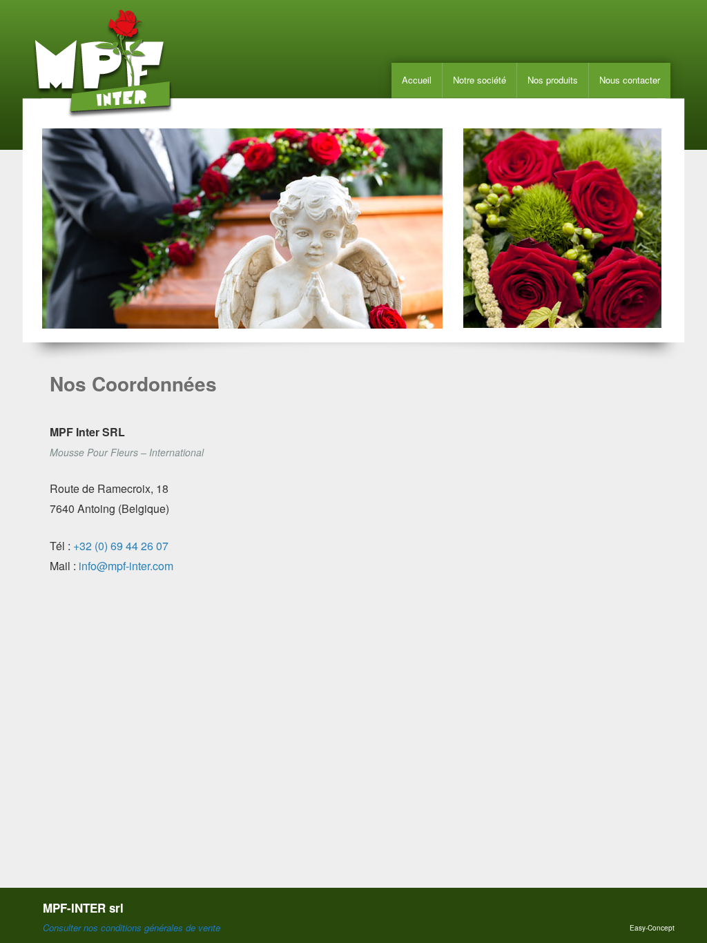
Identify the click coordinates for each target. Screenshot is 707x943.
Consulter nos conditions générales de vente (131, 927)
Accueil (417, 79)
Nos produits (552, 79)
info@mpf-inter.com (126, 566)
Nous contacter (629, 79)
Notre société (479, 79)
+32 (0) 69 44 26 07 (120, 546)
